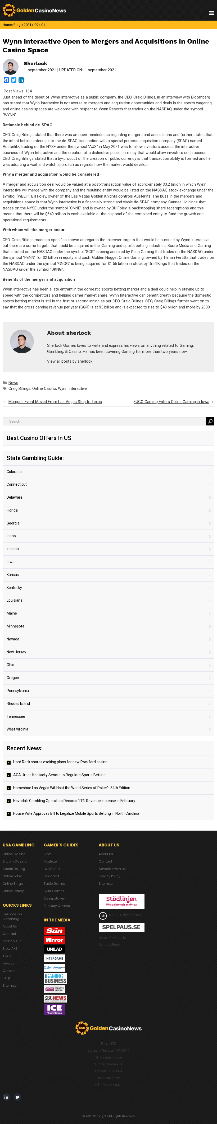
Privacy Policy (109, 876)
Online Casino (44, 388)
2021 (27, 25)
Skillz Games (54, 891)
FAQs (7, 978)
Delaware (14, 497)
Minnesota (15, 626)
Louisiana (14, 600)
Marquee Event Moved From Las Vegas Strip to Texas (55, 401)
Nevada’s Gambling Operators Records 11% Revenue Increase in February (74, 801)
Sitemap (9, 985)
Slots (48, 854)
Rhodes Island (18, 703)
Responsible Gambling (12, 916)
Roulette (50, 861)
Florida (12, 510)
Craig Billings (19, 388)
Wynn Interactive (72, 388)
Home (7, 25)
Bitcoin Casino (14, 861)
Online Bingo (13, 883)
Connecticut (17, 484)
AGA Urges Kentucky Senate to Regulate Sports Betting (59, 775)
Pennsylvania (18, 691)
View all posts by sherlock (72, 361)
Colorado (14, 472)
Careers (9, 970)
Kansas (13, 575)
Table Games (55, 883)
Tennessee (16, 716)
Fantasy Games (57, 905)
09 (36, 25)
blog (17, 25)
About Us (10, 926)
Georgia (13, 523)
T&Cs (7, 956)
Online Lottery (13, 891)
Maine (12, 613)
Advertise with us (112, 869)
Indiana (13, 549)
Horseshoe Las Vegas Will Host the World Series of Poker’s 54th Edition (71, 788)
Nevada (13, 639)
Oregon (13, 678)
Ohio (10, 665)
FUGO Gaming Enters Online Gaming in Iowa (171, 401)
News (13, 382)
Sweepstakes (54, 898)
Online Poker (12, 876)
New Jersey (16, 652)
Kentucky (14, 588)
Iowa (11, 562)
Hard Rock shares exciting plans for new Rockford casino (60, 762)
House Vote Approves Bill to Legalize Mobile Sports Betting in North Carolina (76, 813)
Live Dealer (52, 869)
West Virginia (17, 729)
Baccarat (51, 876)
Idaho (11, 536)
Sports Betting (14, 869)
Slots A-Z (10, 948)
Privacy (8, 963)
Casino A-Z (12, 941)
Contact (9, 933)
